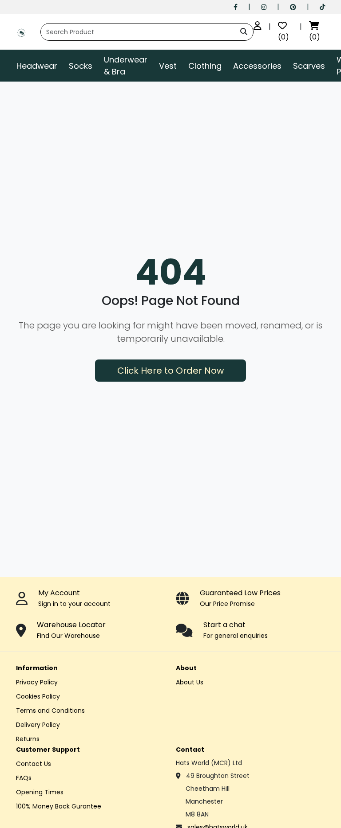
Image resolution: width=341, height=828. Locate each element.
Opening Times (39, 792)
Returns (28, 738)
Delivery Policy (38, 724)
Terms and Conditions (50, 710)
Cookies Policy (38, 696)
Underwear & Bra (125, 65)
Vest (168, 65)
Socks (80, 65)
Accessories (257, 65)
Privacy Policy (37, 682)
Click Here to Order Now (170, 370)
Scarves (309, 65)
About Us (189, 682)
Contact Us (33, 763)
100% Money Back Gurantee (58, 806)
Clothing (205, 65)
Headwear (36, 65)
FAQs (24, 777)
